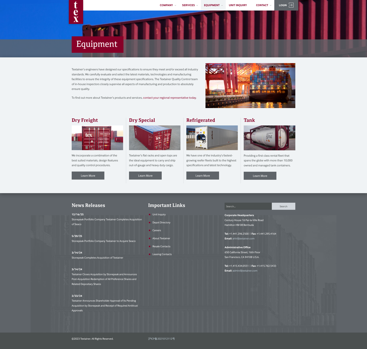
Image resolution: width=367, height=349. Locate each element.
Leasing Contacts (162, 254)
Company (166, 5)
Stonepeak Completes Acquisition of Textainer (97, 257)
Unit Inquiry (238, 5)
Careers (157, 230)
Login (283, 5)
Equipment (212, 5)
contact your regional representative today (169, 97)
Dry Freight (85, 121)
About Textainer (161, 238)
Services (188, 5)
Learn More (88, 175)
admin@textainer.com (245, 270)
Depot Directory (161, 222)
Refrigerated (200, 121)
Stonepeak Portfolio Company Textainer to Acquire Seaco (104, 241)
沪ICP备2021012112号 (161, 338)
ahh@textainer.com (243, 238)
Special (147, 121)
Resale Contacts (162, 246)
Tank (249, 121)
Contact (262, 5)
